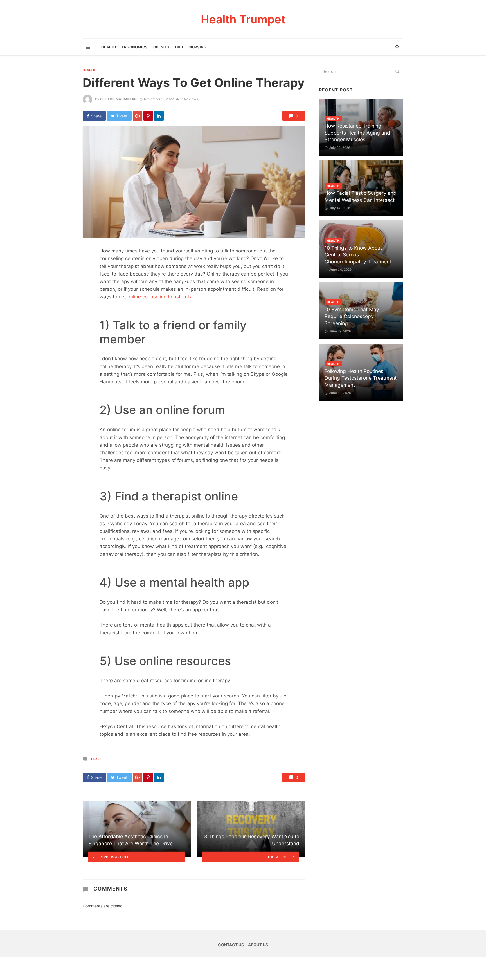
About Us (258, 944)
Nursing (197, 47)
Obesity (161, 47)
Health (108, 47)
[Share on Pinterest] (148, 116)
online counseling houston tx (159, 296)
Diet (179, 47)
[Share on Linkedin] (159, 116)
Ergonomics (135, 47)
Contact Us (231, 944)
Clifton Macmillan (118, 99)
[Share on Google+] (137, 116)
